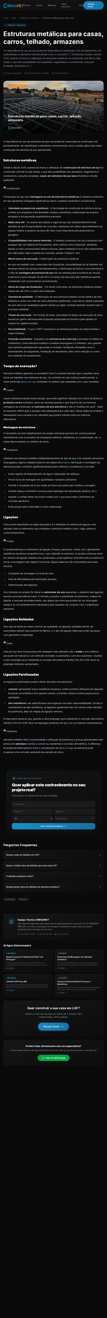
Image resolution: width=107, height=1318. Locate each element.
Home (5, 18)
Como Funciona (65, 5)
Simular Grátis (91, 5)
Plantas (27, 5)
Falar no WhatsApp (55, 1058)
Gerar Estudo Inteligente (52, 826)
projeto (65, 462)
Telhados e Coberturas (29, 18)
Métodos (52, 5)
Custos (39, 5)
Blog (81, 5)
